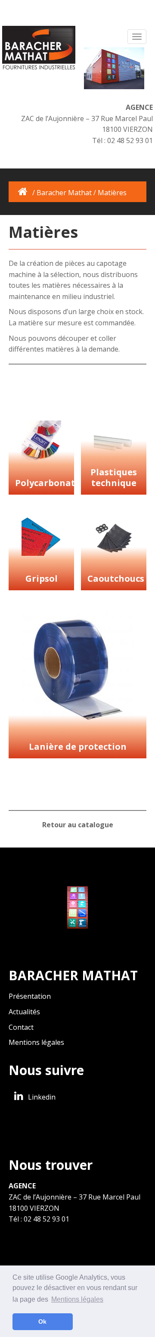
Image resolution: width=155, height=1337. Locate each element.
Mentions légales (36, 1042)
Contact (21, 1027)
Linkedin (41, 1097)
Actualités (24, 1011)
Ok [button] (42, 1321)
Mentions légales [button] (77, 1299)
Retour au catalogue (77, 824)
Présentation (30, 996)
